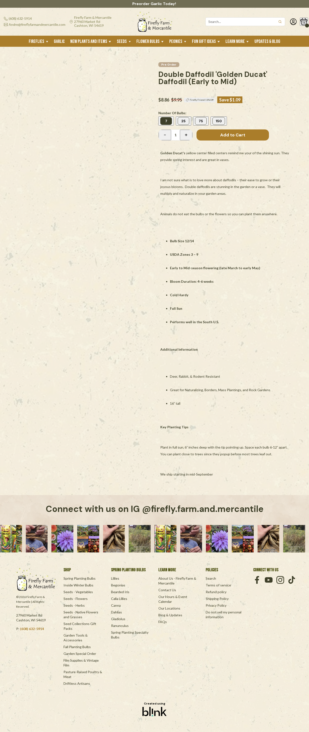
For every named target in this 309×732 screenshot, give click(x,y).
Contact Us (167, 590)
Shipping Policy (217, 599)
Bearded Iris (120, 592)
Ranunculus (120, 626)
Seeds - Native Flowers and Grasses (81, 614)
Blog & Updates (170, 615)
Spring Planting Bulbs (79, 578)
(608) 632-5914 (32, 629)
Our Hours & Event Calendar (173, 599)
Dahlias (116, 612)
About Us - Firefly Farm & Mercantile (177, 580)
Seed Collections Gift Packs (80, 626)
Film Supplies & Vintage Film (81, 662)
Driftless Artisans (76, 683)
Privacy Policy (216, 605)
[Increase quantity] (186, 135)
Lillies (115, 578)
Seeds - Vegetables (78, 592)
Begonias (118, 585)
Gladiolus (118, 619)
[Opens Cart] (304, 22)
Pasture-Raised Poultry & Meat (83, 674)
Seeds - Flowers (75, 599)
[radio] (166, 121)
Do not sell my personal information (224, 614)
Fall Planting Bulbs (77, 647)
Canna (116, 605)
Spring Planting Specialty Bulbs (130, 634)
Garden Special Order (79, 653)
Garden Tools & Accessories (75, 637)
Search (211, 578)
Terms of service (218, 585)
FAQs (162, 622)
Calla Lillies (119, 599)
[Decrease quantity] (165, 135)
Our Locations (169, 608)
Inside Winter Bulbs (78, 585)
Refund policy (216, 592)
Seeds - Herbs (74, 605)
